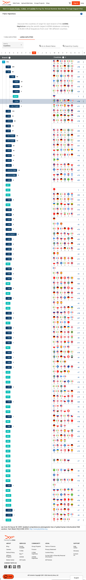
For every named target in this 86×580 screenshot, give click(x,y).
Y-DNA (23, 9)
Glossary (76, 550)
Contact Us (75, 554)
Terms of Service (50, 546)
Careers (8, 549)
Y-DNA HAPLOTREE (10, 37)
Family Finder (15, 9)
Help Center (75, 547)
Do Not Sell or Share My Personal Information (55, 556)
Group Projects (39, 3)
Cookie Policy (49, 552)
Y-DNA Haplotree (35, 553)
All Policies (48, 560)
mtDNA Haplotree (35, 557)
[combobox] (12, 46)
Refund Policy (10, 552)
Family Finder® (21, 547)
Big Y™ (21, 554)
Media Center (10, 560)
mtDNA (33, 9)
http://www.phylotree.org (38, 529)
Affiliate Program (8, 556)
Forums (34, 549)
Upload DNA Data (27, 3)
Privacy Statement (50, 549)
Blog (7, 546)
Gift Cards (22, 560)
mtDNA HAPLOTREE (26, 37)
